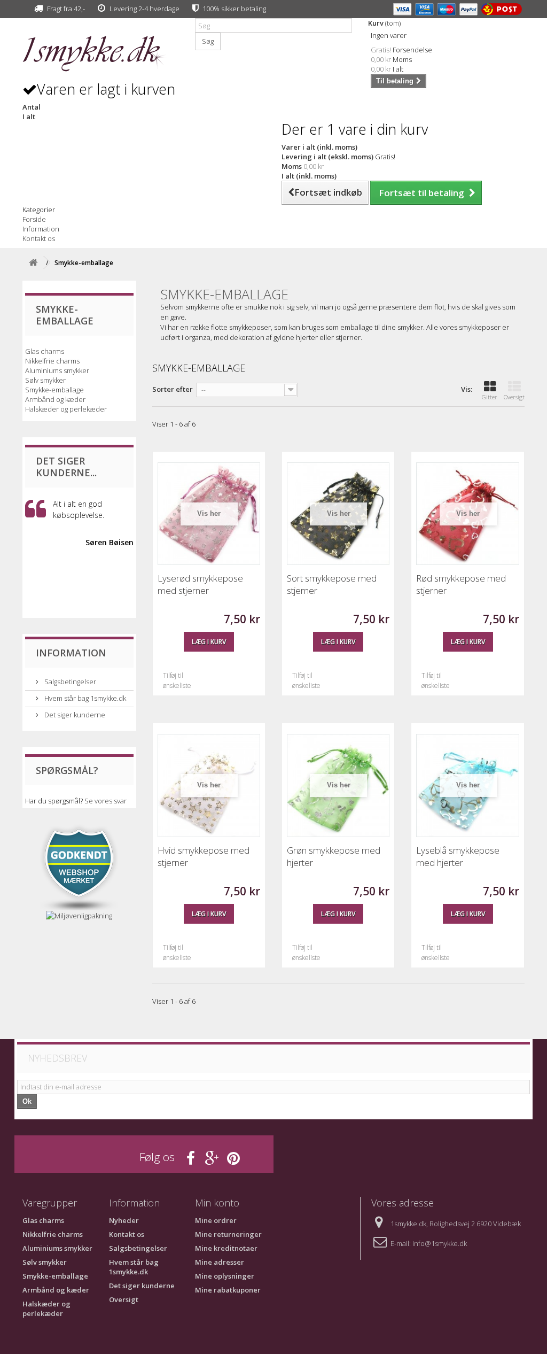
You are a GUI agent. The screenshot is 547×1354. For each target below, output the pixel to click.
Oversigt (514, 397)
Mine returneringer (228, 1234)
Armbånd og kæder (55, 399)
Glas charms (44, 351)
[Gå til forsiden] (33, 262)
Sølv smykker (45, 380)
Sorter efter (172, 389)
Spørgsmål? (67, 770)
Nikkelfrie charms (52, 361)
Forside (34, 219)
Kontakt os (38, 238)
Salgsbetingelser (69, 681)
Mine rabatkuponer (228, 1290)
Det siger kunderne (74, 714)
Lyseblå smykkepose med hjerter (457, 856)
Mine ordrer (216, 1220)
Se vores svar (105, 801)
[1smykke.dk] (100, 54)
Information (40, 229)
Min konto (217, 1202)
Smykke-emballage (54, 389)
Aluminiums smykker (57, 370)
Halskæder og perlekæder (66, 409)
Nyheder (124, 1220)
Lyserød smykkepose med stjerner (200, 584)
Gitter (489, 397)
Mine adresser (219, 1262)
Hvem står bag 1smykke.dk (84, 698)
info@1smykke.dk (439, 1243)
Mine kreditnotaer (226, 1248)
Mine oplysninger (224, 1276)
